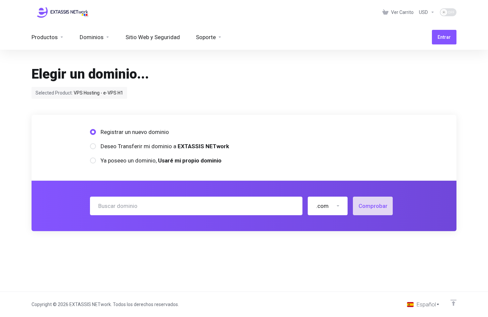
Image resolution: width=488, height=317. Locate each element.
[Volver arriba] (453, 302)
